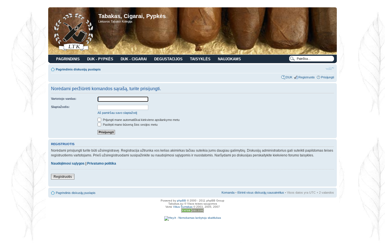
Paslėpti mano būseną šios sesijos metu (130, 124)
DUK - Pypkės (100, 59)
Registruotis (306, 77)
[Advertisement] (192, 229)
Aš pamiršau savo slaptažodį (117, 112)
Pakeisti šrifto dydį (330, 68)
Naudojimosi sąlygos (68, 163)
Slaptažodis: (60, 107)
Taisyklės (200, 59)
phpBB (181, 200)
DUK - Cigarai (134, 59)
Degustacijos (168, 59)
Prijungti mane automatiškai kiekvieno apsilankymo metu (141, 119)
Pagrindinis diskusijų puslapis (78, 69)
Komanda (228, 192)
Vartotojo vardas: (63, 98)
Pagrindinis (68, 59)
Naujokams (229, 59)
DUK (289, 77)
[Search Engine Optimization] (192, 211)
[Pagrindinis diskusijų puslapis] (74, 31)
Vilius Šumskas (183, 206)
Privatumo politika (101, 163)
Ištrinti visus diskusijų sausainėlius (260, 192)
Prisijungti (327, 77)
